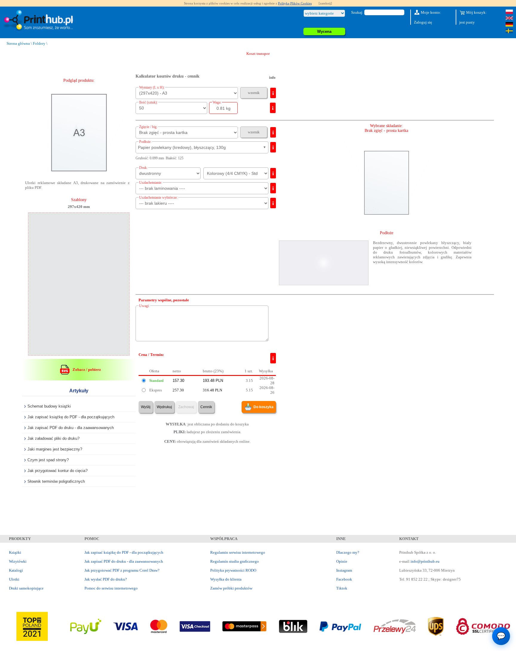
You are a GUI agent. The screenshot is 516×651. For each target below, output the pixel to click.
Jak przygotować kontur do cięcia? (57, 470)
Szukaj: (357, 12)
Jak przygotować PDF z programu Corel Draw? (122, 570)
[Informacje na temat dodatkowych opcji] (273, 132)
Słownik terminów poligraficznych (56, 481)
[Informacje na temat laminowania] (273, 188)
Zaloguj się (423, 22)
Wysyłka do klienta (226, 579)
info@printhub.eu (425, 561)
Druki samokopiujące (26, 588)
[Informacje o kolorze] (273, 173)
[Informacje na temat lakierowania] (273, 203)
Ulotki (14, 579)
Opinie (341, 561)
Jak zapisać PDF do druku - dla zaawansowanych (70, 427)
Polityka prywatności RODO (233, 570)
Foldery (39, 43)
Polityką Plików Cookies (295, 3)
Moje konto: (430, 12)
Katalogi (16, 570)
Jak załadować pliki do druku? (53, 438)
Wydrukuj (164, 407)
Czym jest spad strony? (48, 460)
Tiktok (341, 588)
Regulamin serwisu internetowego (237, 552)
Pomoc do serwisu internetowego (111, 588)
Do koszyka (264, 407)
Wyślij (145, 407)
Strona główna (18, 43)
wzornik (253, 93)
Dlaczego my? (347, 552)
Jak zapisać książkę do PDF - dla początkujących (70, 417)
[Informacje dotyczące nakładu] (273, 108)
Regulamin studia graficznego (234, 561)
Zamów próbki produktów (231, 588)
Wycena (324, 31)
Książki (15, 552)
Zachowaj (186, 407)
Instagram (344, 570)
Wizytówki (18, 561)
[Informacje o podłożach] (273, 147)
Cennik (206, 407)
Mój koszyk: (476, 12)
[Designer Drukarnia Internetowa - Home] (39, 21)
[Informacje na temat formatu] (273, 93)
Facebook (344, 579)
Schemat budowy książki (49, 406)
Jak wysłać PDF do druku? (106, 579)
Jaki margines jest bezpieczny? (54, 449)
